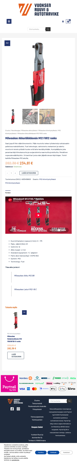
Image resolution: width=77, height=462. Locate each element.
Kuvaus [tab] (8, 193)
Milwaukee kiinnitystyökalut (48, 130)
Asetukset (66, 452)
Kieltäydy (53, 452)
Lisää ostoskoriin (29, 173)
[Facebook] (12, 409)
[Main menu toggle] (9, 21)
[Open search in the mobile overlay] (39, 29)
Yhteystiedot (37, 409)
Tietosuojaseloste (37, 417)
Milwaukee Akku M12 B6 (24, 275)
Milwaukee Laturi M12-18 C (25, 289)
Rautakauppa (15, 130)
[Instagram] (18, 409)
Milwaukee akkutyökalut (29, 130)
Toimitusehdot (37, 420)
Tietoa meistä (37, 403)
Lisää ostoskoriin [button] (16, 355)
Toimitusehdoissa (60, 435)
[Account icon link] (63, 21)
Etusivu (7, 130)
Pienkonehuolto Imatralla (37, 406)
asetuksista (15, 460)
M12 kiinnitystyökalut (47, 179)
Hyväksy (41, 452)
